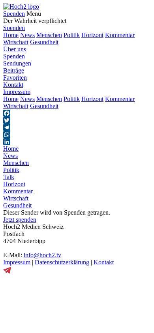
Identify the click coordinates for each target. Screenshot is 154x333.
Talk (8, 177)
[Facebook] (77, 113)
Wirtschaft (15, 42)
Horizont (92, 35)
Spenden (14, 13)
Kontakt (13, 84)
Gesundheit (44, 42)
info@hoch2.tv (42, 255)
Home (11, 35)
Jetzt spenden (19, 219)
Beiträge (13, 70)
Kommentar (120, 35)
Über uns (14, 49)
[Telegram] (77, 127)
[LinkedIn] (77, 141)
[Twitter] (77, 120)
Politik (72, 35)
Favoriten (15, 77)
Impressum (16, 91)
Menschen (49, 35)
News (27, 35)
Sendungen (17, 63)
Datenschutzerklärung (62, 262)
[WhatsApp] (77, 134)
